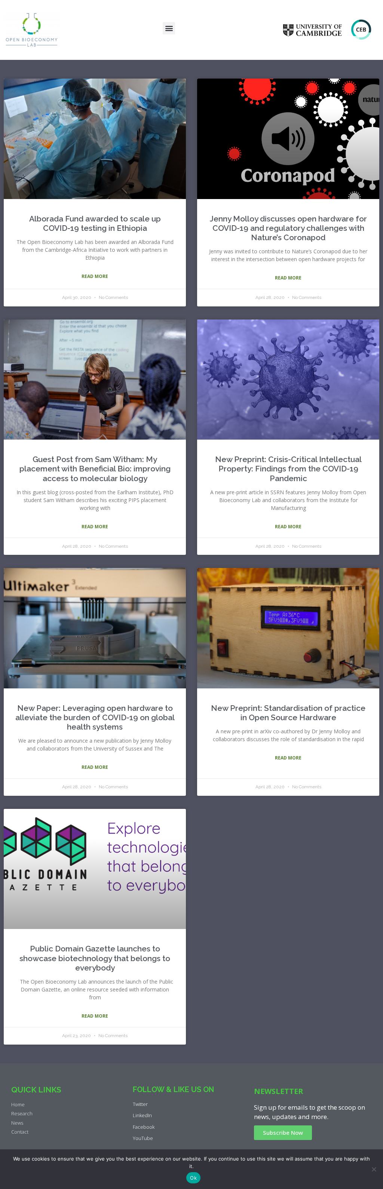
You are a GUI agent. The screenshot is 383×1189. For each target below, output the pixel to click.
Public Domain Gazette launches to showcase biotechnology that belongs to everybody (94, 958)
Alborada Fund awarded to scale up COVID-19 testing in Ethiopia (95, 223)
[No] (373, 1169)
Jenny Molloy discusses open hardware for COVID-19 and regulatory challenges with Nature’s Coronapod (288, 228)
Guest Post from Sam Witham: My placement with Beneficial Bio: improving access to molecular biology (95, 469)
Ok (193, 1178)
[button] (169, 28)
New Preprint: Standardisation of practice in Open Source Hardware (288, 712)
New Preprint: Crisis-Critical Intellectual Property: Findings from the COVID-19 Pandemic (288, 469)
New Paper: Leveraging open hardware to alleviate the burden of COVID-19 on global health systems (95, 717)
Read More (95, 276)
